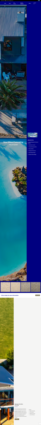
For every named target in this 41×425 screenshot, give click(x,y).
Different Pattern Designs (32, 154)
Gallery (30, 3)
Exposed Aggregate (22, 3)
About (10, 3)
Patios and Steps (31, 148)
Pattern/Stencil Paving (32, 152)
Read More (16, 419)
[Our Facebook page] (38, 0)
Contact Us (35, 3)
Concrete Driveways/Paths (33, 146)
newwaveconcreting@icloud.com (9, 0)
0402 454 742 (3, 0)
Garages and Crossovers (32, 150)
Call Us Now (37, 295)
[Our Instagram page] (39, 0)
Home (5, 3)
